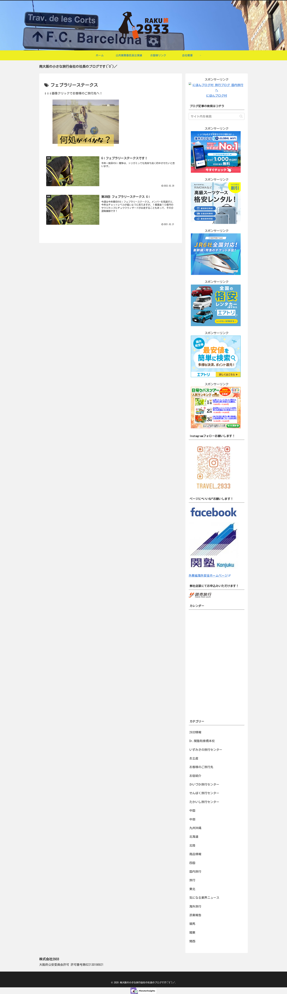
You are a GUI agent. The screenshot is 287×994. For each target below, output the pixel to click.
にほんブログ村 (216, 95)
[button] (241, 116)
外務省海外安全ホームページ (208, 575)
